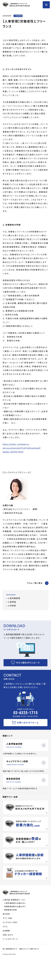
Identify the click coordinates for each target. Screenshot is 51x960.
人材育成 (12, 606)
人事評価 (12, 602)
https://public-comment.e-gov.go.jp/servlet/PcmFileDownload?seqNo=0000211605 (22, 448)
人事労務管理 (14, 598)
